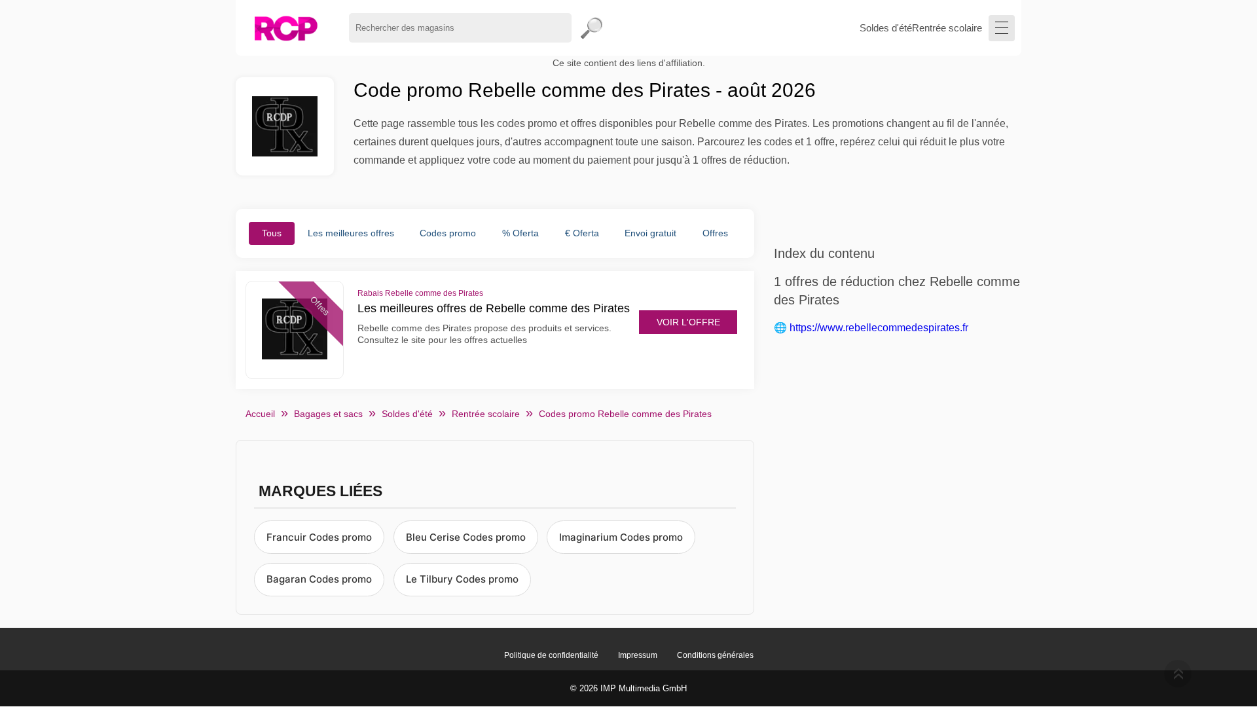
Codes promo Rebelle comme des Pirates (625, 413)
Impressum (637, 655)
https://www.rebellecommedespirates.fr (879, 327)
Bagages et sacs (328, 413)
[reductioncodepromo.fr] (286, 28)
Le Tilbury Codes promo (462, 579)
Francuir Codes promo (319, 537)
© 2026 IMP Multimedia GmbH (628, 688)
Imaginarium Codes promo (621, 537)
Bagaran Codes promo (319, 579)
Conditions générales (715, 655)
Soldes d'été (886, 27)
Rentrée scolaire (947, 27)
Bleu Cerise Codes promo (466, 537)
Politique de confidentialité (551, 655)
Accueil (260, 413)
